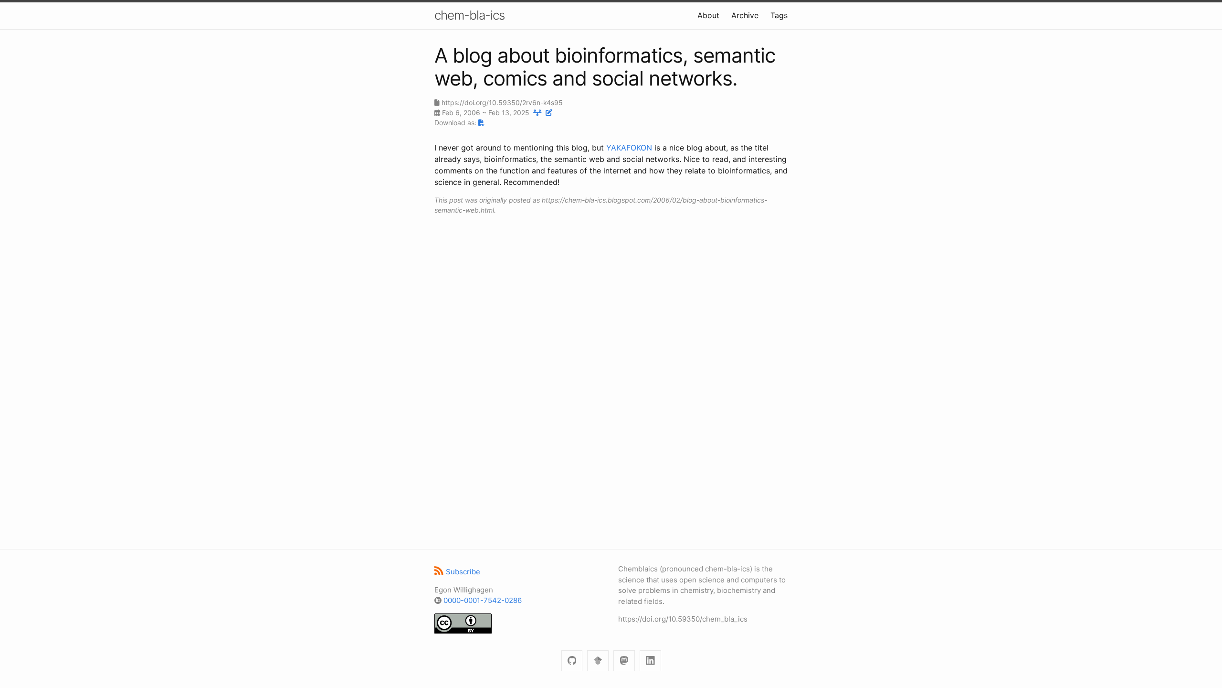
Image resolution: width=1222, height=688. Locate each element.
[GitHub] (572, 661)
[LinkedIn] (650, 661)
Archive (744, 15)
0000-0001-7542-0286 (482, 600)
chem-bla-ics (469, 15)
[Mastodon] (624, 661)
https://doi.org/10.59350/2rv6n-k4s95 (502, 102)
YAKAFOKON (629, 147)
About (708, 15)
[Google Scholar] (598, 661)
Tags (779, 15)
